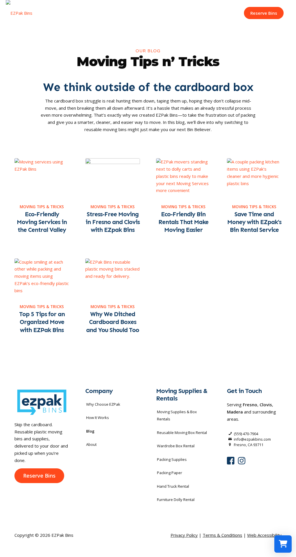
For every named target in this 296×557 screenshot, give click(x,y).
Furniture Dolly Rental (176, 499)
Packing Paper (169, 472)
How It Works (97, 417)
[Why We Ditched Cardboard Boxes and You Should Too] (112, 277)
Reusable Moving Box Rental (182, 432)
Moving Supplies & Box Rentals (177, 415)
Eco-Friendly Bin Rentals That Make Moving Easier (183, 222)
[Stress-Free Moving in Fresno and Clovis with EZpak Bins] (112, 177)
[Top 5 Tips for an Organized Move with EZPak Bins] (41, 277)
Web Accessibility (264, 535)
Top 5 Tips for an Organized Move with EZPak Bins (42, 322)
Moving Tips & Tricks (42, 206)
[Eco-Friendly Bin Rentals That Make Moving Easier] (183, 177)
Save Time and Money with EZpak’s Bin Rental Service (254, 222)
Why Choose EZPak (103, 404)
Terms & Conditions (222, 535)
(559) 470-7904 (246, 433)
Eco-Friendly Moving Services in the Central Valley (42, 222)
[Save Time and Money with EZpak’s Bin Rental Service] (254, 177)
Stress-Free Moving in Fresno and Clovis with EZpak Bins (113, 222)
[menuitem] (263, 13)
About (91, 444)
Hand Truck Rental (173, 486)
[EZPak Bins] (19, 13)
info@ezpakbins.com (252, 439)
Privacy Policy (184, 535)
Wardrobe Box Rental (176, 445)
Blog (90, 431)
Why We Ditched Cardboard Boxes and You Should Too (112, 322)
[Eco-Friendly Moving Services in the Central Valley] (41, 177)
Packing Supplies (172, 459)
